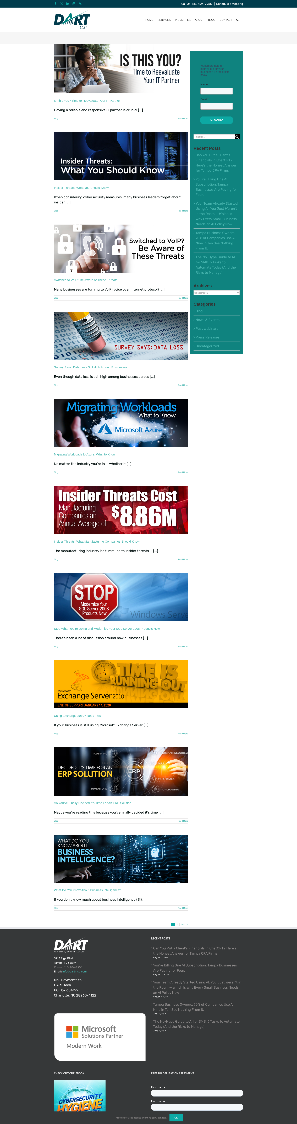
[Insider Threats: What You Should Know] (121, 156)
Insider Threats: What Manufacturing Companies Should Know (97, 541)
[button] (237, 20)
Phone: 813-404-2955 (68, 967)
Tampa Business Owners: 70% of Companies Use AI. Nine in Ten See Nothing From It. (193, 1006)
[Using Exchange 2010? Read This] (121, 684)
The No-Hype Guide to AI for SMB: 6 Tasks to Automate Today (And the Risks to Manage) (196, 1023)
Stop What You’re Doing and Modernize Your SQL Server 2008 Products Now (107, 628)
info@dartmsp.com (74, 971)
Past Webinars (207, 328)
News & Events (207, 320)
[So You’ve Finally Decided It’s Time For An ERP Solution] (121, 771)
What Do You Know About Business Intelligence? (87, 890)
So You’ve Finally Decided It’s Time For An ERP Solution (92, 803)
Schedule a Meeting (229, 3)
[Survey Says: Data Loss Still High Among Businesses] (121, 336)
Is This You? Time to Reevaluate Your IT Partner (87, 100)
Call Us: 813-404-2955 (196, 3)
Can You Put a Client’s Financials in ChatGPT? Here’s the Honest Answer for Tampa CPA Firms (194, 950)
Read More (183, 118)
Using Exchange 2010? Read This (77, 715)
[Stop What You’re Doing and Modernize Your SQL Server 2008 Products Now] (121, 597)
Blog (56, 118)
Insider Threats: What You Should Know (81, 188)
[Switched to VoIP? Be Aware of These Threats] (121, 249)
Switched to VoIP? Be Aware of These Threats (85, 280)
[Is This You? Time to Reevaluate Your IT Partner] (121, 68)
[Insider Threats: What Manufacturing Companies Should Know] (121, 510)
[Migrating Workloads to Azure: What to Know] (121, 423)
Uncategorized (207, 346)
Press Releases (207, 337)
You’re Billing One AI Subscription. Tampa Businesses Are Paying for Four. (195, 967)
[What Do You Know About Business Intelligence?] (121, 859)
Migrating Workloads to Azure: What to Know (84, 454)
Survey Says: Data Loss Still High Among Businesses (90, 367)
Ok (176, 1117)
